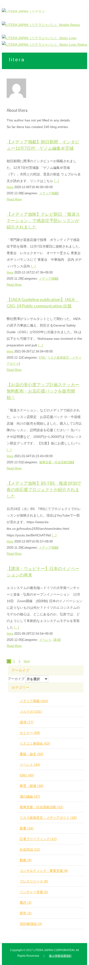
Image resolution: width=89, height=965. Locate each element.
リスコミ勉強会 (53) (35, 743)
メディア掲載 (48, 193)
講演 (56, 640)
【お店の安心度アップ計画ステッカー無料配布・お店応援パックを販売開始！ (43, 391)
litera (10, 187)
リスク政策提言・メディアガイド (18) (48, 818)
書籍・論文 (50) (31, 754)
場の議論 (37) (30, 796)
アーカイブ (16, 679)
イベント (45, 640)
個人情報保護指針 (60, 955)
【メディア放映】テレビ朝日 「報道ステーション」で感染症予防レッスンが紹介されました (43, 220)
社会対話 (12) (30, 849)
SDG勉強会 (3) (31, 924)
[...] (56, 181)
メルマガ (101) (31, 711)
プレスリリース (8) (34, 881)
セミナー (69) (30, 733)
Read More (14, 199)
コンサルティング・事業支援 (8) (44, 871)
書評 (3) (26, 902)
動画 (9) (26, 860)
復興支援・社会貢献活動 (56, 462)
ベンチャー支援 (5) (34, 892)
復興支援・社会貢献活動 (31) (41, 807)
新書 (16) (26, 828)
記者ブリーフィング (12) (38, 839)
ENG (42, 357)
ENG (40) (27, 775)
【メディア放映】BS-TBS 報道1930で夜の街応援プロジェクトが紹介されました (44, 489)
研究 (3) (26, 913)
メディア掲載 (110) (34, 701)
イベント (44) (30, 764)
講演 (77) (26, 722)
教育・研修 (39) (31, 786)
